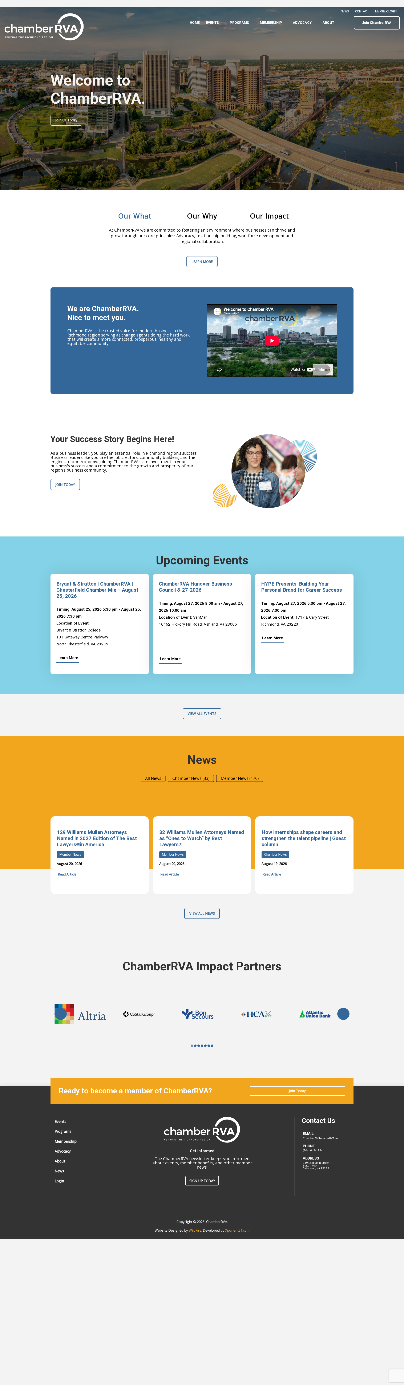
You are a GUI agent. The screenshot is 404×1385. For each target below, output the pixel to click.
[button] (347, 23)
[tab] (134, 216)
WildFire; (196, 1230)
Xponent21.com (237, 1230)
